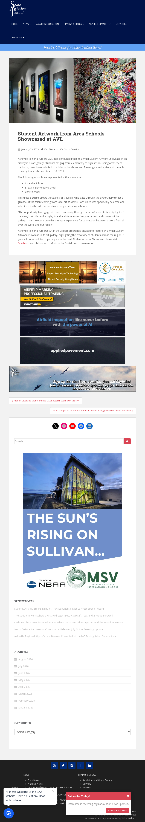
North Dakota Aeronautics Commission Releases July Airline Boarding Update (58, 629)
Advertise (122, 23)
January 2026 (25, 707)
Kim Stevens (51, 149)
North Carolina (72, 149)
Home (14, 23)
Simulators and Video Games (97, 780)
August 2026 (25, 659)
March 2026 (25, 693)
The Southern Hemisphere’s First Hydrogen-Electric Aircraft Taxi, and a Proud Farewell (63, 615)
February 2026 (26, 700)
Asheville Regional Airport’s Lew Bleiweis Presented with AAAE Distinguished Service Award (66, 636)
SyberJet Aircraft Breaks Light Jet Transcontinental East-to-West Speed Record (59, 608)
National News (35, 783)
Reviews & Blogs (73, 23)
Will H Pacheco (128, 818)
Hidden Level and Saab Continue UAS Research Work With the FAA (46, 400)
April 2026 (24, 686)
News (26, 23)
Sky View (87, 783)
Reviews (87, 787)
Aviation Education (47, 23)
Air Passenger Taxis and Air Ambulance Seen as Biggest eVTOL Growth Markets (92, 410)
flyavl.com (23, 243)
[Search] (127, 441)
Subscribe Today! (117, 810)
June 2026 (24, 673)
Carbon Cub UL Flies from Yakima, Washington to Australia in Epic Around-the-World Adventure (68, 622)
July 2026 (23, 666)
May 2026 (24, 680)
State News (33, 780)
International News (37, 787)
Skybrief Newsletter (100, 23)
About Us (17, 37)
